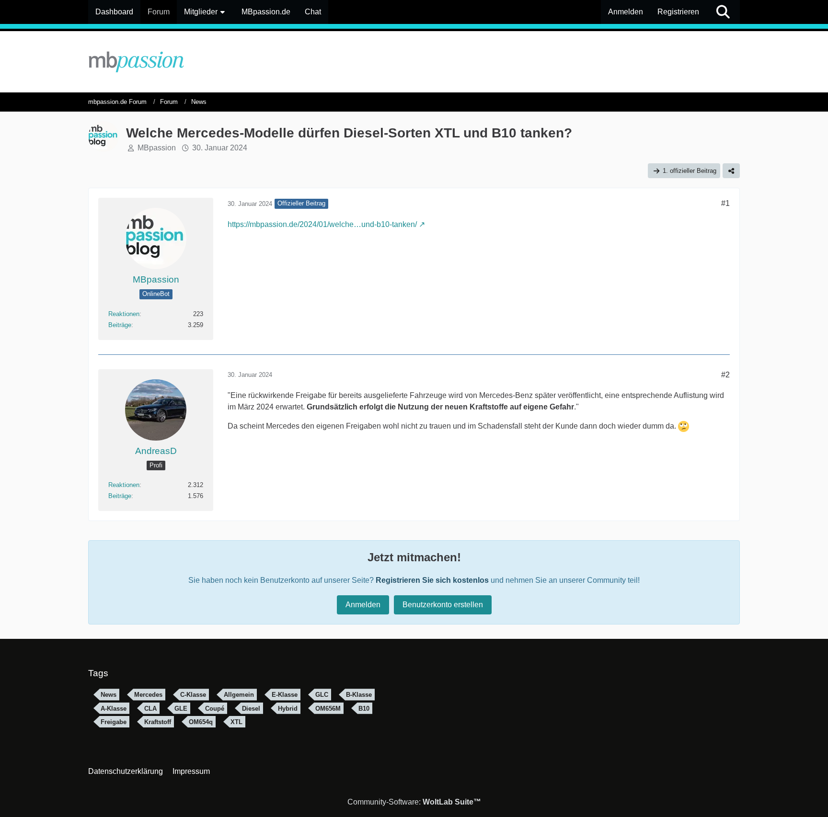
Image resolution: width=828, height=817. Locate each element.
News (108, 694)
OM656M (328, 708)
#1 (725, 203)
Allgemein (239, 694)
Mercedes (148, 694)
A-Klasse (113, 708)
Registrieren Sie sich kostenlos (432, 580)
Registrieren (678, 12)
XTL (236, 722)
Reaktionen (123, 314)
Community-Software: (414, 802)
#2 (725, 375)
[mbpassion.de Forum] (414, 61)
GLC (321, 694)
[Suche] (723, 12)
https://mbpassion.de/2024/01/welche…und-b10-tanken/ (322, 224)
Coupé (214, 708)
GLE (180, 708)
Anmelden (625, 12)
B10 (363, 708)
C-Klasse (193, 694)
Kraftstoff (157, 722)
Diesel (251, 708)
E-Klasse (285, 694)
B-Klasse (359, 694)
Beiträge (119, 325)
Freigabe (113, 722)
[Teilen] (731, 170)
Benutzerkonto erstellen (442, 605)
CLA (150, 708)
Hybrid (288, 708)
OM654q (201, 722)
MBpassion (157, 148)
